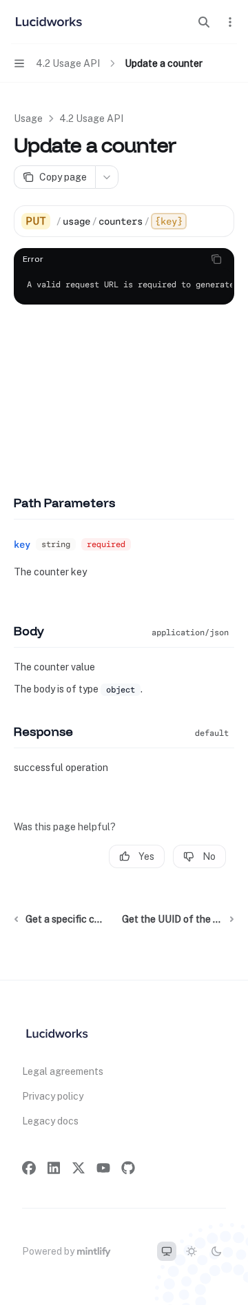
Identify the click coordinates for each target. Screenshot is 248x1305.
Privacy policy (52, 1096)
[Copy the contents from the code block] (216, 259)
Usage (28, 118)
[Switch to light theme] (191, 1251)
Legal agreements (62, 1071)
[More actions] (230, 22)
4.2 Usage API (91, 118)
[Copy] (218, 221)
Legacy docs (50, 1121)
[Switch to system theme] (166, 1251)
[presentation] (124, 285)
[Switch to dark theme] (216, 1251)
